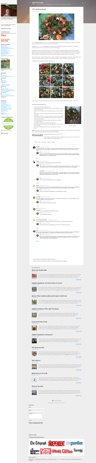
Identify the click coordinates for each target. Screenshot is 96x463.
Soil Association (4, 110)
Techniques (44, 142)
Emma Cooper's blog (5, 84)
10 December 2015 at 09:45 (44, 146)
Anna (37, 230)
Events (36, 142)
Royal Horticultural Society (6, 109)
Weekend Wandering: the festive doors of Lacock (47, 283)
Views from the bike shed (6, 94)
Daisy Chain (39, 46)
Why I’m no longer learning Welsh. (7, 95)
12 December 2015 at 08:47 (45, 223)
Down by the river (37, 386)
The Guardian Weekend (5, 50)
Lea (37, 208)
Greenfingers (3, 103)
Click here (59, 459)
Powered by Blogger (57, 400)
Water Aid (3, 113)
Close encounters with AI (39, 322)
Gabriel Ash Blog (4, 46)
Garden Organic (4, 102)
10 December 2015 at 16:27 (42, 208)
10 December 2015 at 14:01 (44, 185)
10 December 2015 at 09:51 (45, 152)
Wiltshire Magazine (4, 53)
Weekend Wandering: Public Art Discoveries (45, 309)
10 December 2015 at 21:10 (45, 212)
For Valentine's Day (38, 347)
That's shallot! (36, 360)
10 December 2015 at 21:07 (45, 189)
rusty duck (38, 196)
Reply (37, 158)
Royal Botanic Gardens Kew (6, 108)
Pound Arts (46, 42)
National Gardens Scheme (6, 105)
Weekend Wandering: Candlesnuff (42, 334)
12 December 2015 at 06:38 (52, 219)
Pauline (37, 185)
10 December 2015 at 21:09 (45, 178)
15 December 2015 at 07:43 (45, 234)
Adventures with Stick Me (39, 373)
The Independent (4, 51)
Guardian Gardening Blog (6, 47)
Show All (2, 97)
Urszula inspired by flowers (41, 219)
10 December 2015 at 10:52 (43, 161)
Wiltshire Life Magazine (5, 52)
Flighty (37, 161)
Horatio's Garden (4, 104)
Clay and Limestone (5, 88)
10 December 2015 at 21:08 (45, 201)
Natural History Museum (5, 106)
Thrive (2, 112)
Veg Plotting (37, 2)
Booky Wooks (3, 45)
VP (40, 152)
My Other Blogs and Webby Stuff (7, 55)
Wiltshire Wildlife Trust (5, 114)
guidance (33, 131)
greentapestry (3, 75)
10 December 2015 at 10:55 (45, 164)
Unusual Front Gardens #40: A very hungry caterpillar (49, 296)
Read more (78, 279)
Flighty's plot (3, 80)
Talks (39, 142)
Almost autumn (4, 81)
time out (48, 142)
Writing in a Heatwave (5, 85)
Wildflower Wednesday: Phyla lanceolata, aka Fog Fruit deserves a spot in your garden (8, 90)
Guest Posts (3, 54)
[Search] (82, 3)
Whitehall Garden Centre (57, 134)
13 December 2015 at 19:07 (43, 230)
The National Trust (4, 111)
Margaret (38, 146)
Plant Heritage (4, 107)
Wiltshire (53, 142)
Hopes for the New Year (39, 270)
